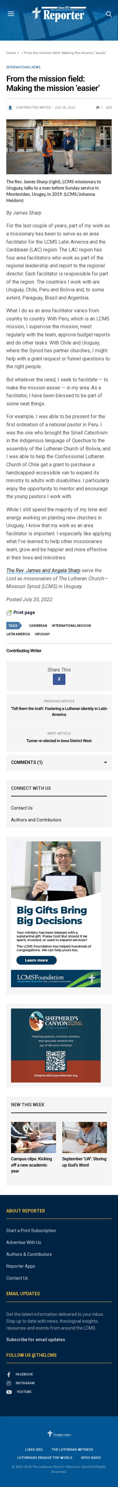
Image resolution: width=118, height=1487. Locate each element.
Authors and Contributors (36, 819)
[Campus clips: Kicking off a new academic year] (33, 1137)
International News (23, 67)
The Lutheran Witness (72, 1450)
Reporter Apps (20, 1266)
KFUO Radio (91, 1458)
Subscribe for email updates (35, 1339)
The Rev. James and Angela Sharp (43, 570)
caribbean (38, 625)
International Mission (71, 625)
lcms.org (34, 1450)
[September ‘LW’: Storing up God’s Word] (84, 1137)
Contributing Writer (33, 107)
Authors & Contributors (29, 1254)
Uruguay (42, 634)
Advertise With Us (23, 1242)
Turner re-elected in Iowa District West (59, 741)
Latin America (18, 634)
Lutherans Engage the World (44, 1458)
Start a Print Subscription (31, 1230)
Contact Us (22, 807)
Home (11, 53)
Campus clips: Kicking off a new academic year (31, 1165)
